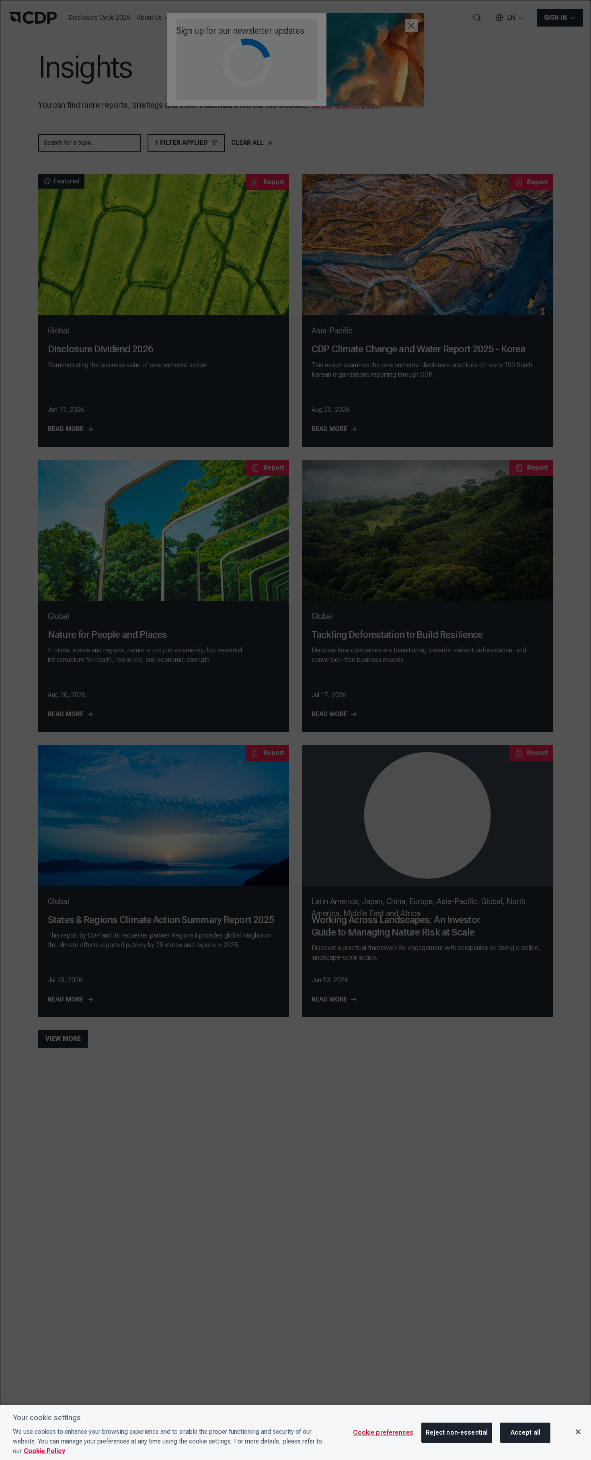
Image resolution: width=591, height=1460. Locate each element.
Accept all (526, 1432)
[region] (295, 1432)
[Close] (578, 1432)
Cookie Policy (44, 1451)
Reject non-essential (457, 1432)
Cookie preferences (383, 1432)
